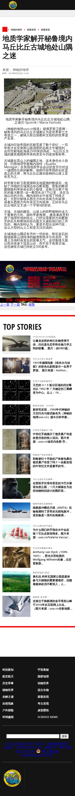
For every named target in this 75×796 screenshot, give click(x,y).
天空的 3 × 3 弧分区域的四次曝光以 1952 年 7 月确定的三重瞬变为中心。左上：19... (52, 388)
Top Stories (22, 326)
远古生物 (43, 690)
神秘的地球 (16, 29)
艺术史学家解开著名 (43, 548)
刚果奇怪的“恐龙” (42, 572)
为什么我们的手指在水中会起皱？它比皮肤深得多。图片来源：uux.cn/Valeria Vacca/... (51, 533)
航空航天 (8, 676)
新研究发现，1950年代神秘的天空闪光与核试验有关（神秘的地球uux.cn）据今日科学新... (52, 413)
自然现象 (8, 703)
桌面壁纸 (43, 710)
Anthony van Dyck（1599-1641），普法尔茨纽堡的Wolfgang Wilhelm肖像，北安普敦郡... (52, 557)
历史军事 (8, 683)
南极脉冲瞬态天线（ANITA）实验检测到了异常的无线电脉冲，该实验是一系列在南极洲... (52, 511)
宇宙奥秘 (43, 669)
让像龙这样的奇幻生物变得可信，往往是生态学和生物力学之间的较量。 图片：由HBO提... (52, 344)
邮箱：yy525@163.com (24, 747)
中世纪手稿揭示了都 (43, 430)
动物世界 (43, 683)
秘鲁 (32, 304)
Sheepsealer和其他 (44, 336)
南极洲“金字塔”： (42, 597)
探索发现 (31, 29)
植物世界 (8, 690)
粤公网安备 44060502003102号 (40, 753)
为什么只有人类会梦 (43, 358)
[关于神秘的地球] (13, 778)
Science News (48, 717)
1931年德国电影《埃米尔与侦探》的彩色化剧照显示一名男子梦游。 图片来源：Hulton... (52, 366)
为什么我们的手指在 (43, 525)
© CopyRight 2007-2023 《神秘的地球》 (37, 743)
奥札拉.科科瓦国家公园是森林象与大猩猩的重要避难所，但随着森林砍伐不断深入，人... (52, 580)
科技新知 (8, 669)
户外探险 (8, 710)
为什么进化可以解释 (43, 479)
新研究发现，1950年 (44, 405)
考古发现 (43, 703)
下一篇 (15, 304)
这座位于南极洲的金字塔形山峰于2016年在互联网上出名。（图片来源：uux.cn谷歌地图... (52, 604)
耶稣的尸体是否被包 (43, 454)
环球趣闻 (8, 717)
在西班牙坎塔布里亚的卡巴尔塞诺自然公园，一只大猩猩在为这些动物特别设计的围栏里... (52, 487)
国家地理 (43, 676)
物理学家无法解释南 (43, 503)
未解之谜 (8, 696)
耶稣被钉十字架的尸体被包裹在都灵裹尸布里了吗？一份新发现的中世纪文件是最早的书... (52, 462)
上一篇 (5, 304)
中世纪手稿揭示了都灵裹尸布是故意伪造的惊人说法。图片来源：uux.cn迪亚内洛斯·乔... (52, 437)
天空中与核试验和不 (43, 381)
